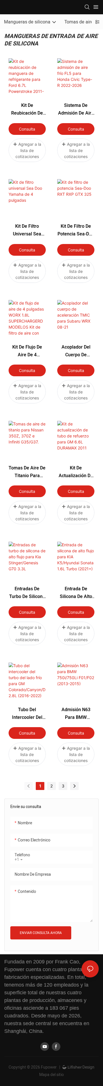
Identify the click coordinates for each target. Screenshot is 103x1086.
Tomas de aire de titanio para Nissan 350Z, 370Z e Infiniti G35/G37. (27, 472)
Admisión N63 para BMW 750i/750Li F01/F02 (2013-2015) (76, 713)
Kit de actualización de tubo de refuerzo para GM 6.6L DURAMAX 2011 (76, 472)
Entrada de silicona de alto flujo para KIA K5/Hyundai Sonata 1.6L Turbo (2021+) (76, 593)
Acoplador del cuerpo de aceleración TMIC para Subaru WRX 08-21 (76, 351)
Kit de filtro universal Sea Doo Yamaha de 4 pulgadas (27, 230)
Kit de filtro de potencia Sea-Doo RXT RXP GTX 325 (76, 230)
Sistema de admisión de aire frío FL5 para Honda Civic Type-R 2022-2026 (76, 109)
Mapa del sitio (51, 1075)
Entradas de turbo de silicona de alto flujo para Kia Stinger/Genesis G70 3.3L (27, 593)
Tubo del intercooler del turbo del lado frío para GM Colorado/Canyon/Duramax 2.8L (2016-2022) (27, 713)
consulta (27, 129)
